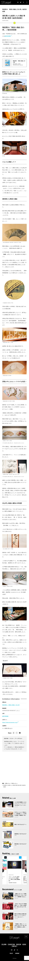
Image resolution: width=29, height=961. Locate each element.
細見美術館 (8, 36)
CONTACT (14, 946)
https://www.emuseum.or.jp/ (10, 722)
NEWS (24, 944)
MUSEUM (18, 944)
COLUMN (3, 944)
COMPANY (17, 953)
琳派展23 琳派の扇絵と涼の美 (10, 705)
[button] (2, 870)
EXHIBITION (11, 944)
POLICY (11, 953)
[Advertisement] (14, 766)
